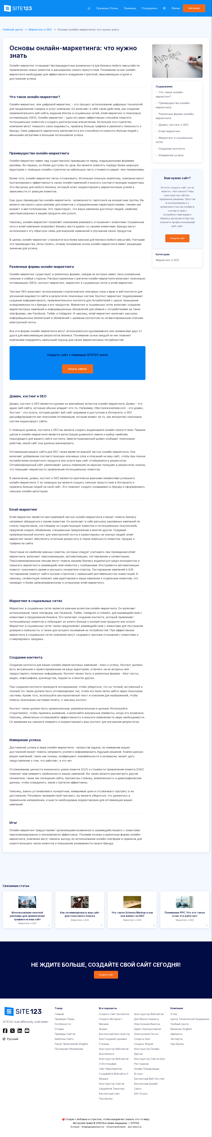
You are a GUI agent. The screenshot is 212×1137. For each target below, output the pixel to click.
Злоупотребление (116, 1126)
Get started (194, 8)
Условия (74, 1126)
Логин (176, 8)
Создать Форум (143, 1043)
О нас (174, 1014)
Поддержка (149, 8)
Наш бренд (177, 1043)
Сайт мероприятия (110, 1068)
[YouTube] (27, 1030)
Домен (103, 1029)
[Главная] (89, 8)
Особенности (63, 1024)
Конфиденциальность (93, 1126)
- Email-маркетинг (168, 131)
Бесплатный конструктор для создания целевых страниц (114, 1038)
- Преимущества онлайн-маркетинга (173, 105)
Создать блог (142, 1038)
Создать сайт (177, 238)
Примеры (130, 8)
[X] (12, 1030)
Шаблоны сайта (64, 1038)
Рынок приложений (71, 1043)
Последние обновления (69, 1048)
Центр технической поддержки (189, 1019)
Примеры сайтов (65, 1034)
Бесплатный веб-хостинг (149, 1078)
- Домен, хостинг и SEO (172, 124)
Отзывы (59, 1029)
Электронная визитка (147, 1024)
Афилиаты (176, 1034)
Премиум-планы (107, 8)
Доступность (135, 1126)
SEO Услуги (140, 1093)
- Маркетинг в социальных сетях (174, 140)
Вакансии (181, 1029)
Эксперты (176, 1038)
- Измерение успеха (169, 155)
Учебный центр (13, 29)
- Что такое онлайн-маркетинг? (170, 94)
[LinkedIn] (19, 1030)
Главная (59, 1014)
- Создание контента (170, 148)
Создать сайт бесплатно (114, 1014)
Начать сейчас (77, 368)
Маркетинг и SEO (40, 29)
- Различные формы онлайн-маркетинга (175, 116)
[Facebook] (5, 1030)
